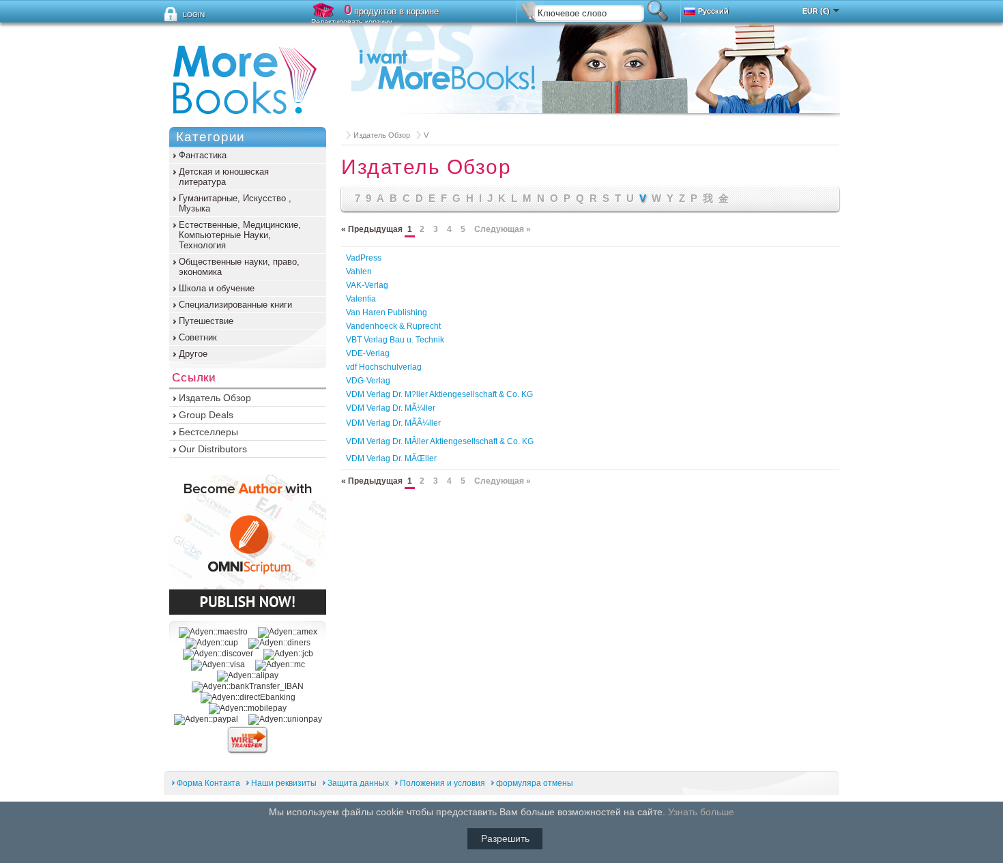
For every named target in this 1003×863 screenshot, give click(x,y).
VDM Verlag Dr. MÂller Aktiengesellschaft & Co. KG (440, 441)
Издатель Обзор (381, 135)
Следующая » (502, 229)
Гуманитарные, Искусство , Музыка (235, 203)
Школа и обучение (217, 288)
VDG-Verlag (368, 380)
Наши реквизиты (284, 783)
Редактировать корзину (351, 22)
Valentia (361, 299)
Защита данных (358, 783)
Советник (198, 337)
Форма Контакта (208, 783)
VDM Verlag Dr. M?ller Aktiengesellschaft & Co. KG (439, 394)
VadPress (363, 258)
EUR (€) (816, 11)
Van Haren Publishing (386, 312)
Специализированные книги (235, 304)
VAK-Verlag (367, 285)
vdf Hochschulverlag (384, 367)
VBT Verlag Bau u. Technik (395, 340)
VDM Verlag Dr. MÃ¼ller (390, 408)
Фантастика (203, 155)
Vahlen (359, 271)
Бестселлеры (208, 431)
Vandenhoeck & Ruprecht (393, 326)
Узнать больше (701, 811)
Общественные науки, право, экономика (239, 267)
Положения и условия (443, 783)
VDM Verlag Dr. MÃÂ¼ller (393, 423)
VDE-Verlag (368, 353)
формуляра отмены (534, 783)
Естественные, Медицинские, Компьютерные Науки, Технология (240, 235)
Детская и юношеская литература (224, 176)
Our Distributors (213, 448)
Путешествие (206, 321)
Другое (193, 354)
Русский (713, 11)
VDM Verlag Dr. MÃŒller (391, 458)
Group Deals (206, 414)
